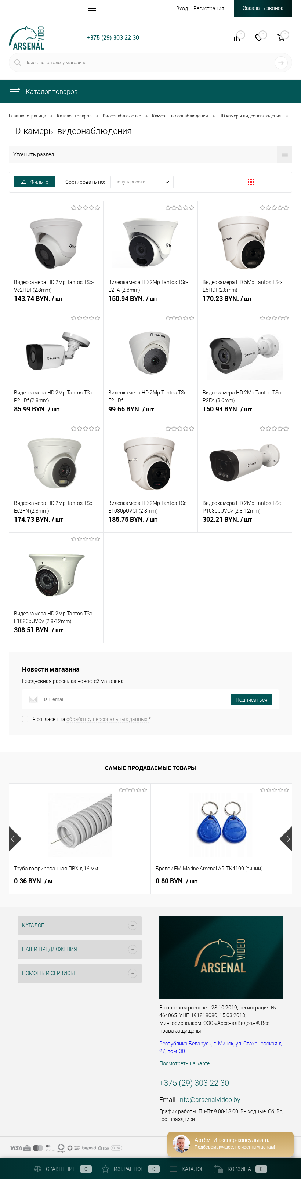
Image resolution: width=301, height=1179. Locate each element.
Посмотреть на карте (184, 1063)
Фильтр (39, 182)
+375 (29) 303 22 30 (113, 37)
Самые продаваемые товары (150, 768)
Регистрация (208, 8)
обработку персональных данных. (107, 719)
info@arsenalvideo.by (209, 1099)
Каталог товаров (51, 91)
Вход (182, 8)
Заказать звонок (263, 8)
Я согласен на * (91, 719)
